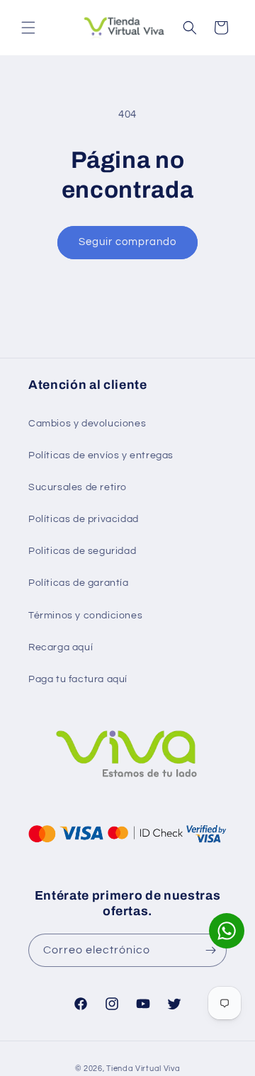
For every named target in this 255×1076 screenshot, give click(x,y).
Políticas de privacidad (83, 519)
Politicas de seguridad (82, 551)
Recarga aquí (60, 647)
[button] (28, 27)
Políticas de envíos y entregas (101, 455)
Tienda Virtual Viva (143, 1068)
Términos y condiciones (85, 616)
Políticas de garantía (78, 583)
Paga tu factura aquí (78, 679)
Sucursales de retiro (77, 487)
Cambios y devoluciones (87, 424)
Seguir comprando (127, 242)
